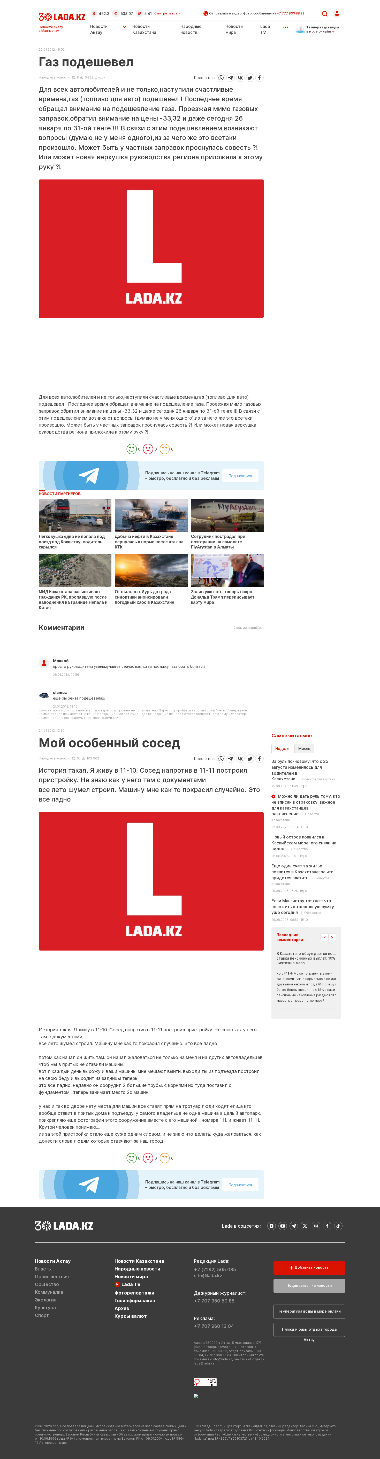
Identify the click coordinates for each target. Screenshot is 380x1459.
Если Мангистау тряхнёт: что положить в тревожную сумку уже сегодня (302, 906)
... (285, 25)
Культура (45, 1307)
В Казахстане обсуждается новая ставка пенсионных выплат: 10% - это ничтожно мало (311, 958)
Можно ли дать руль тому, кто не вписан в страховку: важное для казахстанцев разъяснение (305, 808)
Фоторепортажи (134, 1293)
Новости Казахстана (139, 1261)
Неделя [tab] (282, 748)
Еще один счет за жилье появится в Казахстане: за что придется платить (302, 874)
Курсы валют (131, 1316)
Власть (43, 1269)
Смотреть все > (167, 13)
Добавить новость (311, 1267)
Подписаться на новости (309, 1285)
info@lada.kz (222, 1359)
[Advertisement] (151, 357)
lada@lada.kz (204, 1363)
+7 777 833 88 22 (290, 13)
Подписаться (240, 476)
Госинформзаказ (135, 1300)
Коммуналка (49, 1292)
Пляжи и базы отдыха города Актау (309, 1332)
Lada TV (131, 1284)
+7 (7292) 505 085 (215, 1269)
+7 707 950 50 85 (214, 1301)
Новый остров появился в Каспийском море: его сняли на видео (303, 842)
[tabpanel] (306, 840)
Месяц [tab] (304, 748)
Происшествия (52, 1276)
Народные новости (54, 77)
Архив (122, 1308)
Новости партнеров (60, 494)
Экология (45, 1300)
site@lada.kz (208, 1275)
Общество (47, 1284)
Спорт (42, 1315)
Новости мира (131, 1276)
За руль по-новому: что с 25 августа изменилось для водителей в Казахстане (303, 770)
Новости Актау (99, 29)
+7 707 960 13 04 (214, 1326)
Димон (100, 77)
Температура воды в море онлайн (309, 1311)
